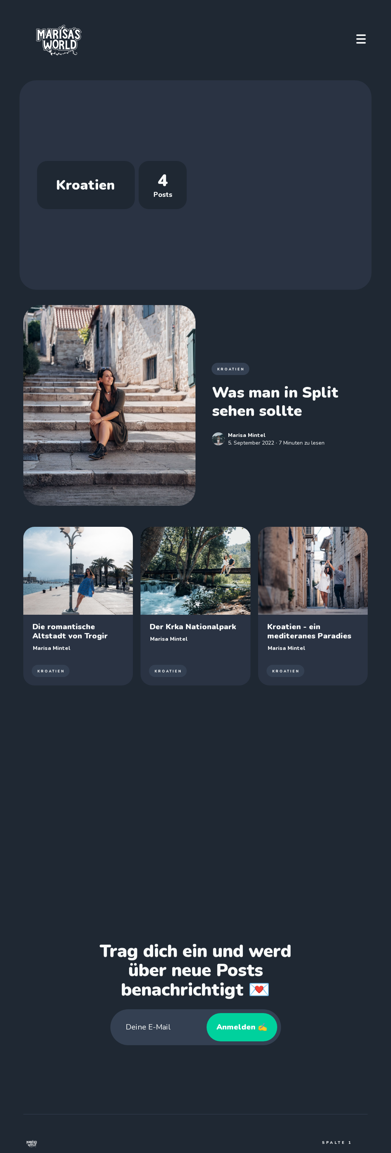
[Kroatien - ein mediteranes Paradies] (313, 606)
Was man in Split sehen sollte (275, 401)
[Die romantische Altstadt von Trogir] (78, 606)
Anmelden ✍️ (242, 1027)
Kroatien (231, 369)
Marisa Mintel (246, 435)
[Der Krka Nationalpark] (195, 606)
